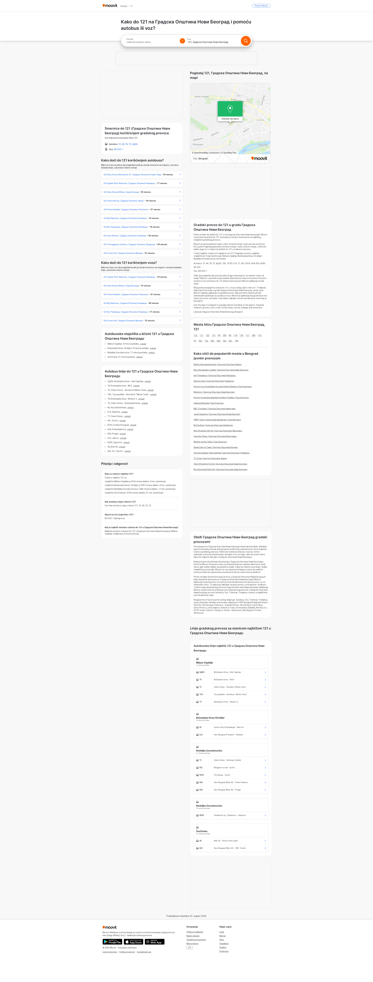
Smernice (223, 951)
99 (219, 335)
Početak (129, 39)
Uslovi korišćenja (110, 952)
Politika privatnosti (127, 952)
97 (195, 341)
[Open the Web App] (154, 942)
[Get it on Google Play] (112, 942)
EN (189, 948)
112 (195, 335)
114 (235, 335)
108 (253, 335)
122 (207, 335)
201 (230, 341)
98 (230, 335)
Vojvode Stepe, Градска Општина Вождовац (215, 436)
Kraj (189, 39)
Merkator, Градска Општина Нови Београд (214, 392)
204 (218, 341)
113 (213, 335)
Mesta (222, 936)
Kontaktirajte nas (144, 952)
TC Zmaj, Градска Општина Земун (210, 458)
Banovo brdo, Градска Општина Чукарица (214, 381)
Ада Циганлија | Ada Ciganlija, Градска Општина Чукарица (221, 453)
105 (224, 341)
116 (206, 341)
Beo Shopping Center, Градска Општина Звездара (218, 431)
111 (201, 335)
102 (200, 341)
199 (236, 341)
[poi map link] (230, 123)
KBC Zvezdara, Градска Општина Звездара (214, 409)
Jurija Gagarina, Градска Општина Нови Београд (217, 414)
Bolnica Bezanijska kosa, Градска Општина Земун (217, 364)
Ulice (221, 940)
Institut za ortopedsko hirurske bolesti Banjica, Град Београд (223, 386)
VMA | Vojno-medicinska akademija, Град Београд (217, 420)
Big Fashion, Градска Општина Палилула (213, 425)
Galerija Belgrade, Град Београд (209, 403)
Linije (221, 932)
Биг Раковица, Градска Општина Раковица (214, 375)
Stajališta (223, 943)
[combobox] (151, 42)
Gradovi (222, 947)
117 (247, 335)
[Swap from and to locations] (182, 40)
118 (241, 335)
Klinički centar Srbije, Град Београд (210, 442)
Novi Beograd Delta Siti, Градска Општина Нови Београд (220, 469)
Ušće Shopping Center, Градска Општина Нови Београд (220, 464)
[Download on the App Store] (133, 942)
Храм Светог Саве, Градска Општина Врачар (215, 447)
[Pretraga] (246, 41)
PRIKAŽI (143, 344)
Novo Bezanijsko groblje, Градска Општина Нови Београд (221, 370)
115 (259, 335)
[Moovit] (110, 6)
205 (212, 341)
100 (224, 335)
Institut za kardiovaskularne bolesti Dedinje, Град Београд (221, 397)
